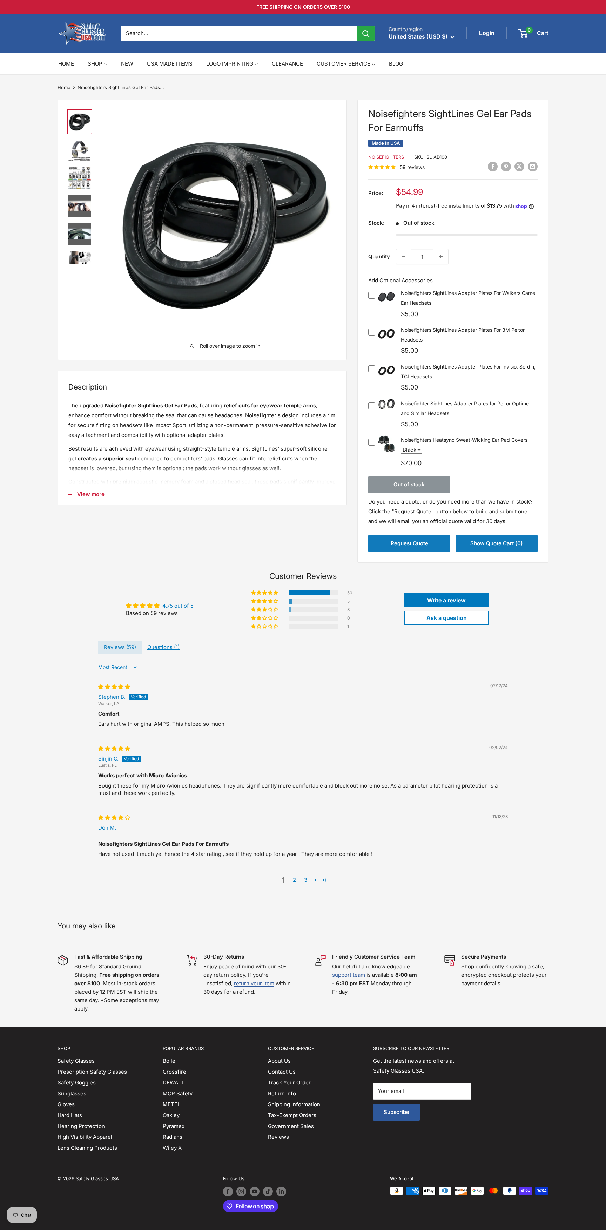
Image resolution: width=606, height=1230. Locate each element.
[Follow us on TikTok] (268, 1191)
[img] (114, 686)
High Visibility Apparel (85, 1137)
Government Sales (291, 1126)
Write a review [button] (446, 600)
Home (64, 87)
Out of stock (409, 484)
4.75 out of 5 (178, 605)
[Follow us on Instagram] (241, 1191)
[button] (265, 592)
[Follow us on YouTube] (255, 1191)
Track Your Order (289, 1082)
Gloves (66, 1104)
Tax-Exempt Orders (292, 1115)
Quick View (386, 302)
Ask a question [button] (446, 617)
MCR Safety (178, 1093)
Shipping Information (294, 1104)
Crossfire (174, 1071)
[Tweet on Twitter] (519, 167)
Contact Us (282, 1071)
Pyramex (173, 1126)
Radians (172, 1137)
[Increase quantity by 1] (440, 256)
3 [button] (305, 880)
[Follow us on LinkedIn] (281, 1191)
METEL (171, 1104)
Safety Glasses (76, 1060)
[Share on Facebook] (493, 167)
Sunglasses (72, 1093)
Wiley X (172, 1147)
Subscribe (396, 1112)
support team (348, 975)
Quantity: (380, 256)
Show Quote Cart (496, 543)
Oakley (171, 1115)
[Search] (366, 33)
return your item (254, 983)
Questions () (163, 647)
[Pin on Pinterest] (506, 167)
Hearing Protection (81, 1126)
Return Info (282, 1093)
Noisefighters (386, 157)
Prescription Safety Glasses (92, 1071)
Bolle (169, 1060)
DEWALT (173, 1082)
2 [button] (294, 880)
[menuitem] (66, 64)
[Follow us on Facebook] (228, 1191)
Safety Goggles (77, 1082)
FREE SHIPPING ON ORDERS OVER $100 (303, 7)
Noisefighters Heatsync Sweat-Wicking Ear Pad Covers (464, 440)
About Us (279, 1060)
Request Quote (409, 543)
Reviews (278, 1137)
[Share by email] (533, 167)
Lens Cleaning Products (87, 1147)
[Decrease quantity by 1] (403, 256)
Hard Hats (70, 1115)
